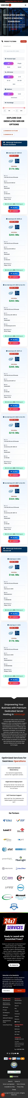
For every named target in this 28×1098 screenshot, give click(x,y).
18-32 (8, 80)
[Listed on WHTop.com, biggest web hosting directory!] (14, 1065)
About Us (17, 1005)
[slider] (3, 108)
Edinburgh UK (8, 134)
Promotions (17, 1013)
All (8, 63)
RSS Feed (18, 1021)
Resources (17, 1019)
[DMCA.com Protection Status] (14, 1076)
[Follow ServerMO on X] (10, 1053)
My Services (17, 1029)
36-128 (19, 80)
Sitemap (14, 1089)
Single (19, 63)
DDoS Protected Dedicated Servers (6, 1004)
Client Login (17, 1026)
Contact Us (17, 1081)
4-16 (19, 77)
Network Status (18, 1003)
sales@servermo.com (19, 1039)
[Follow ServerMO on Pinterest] (8, 1053)
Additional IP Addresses (8, 1018)
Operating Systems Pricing (7, 1021)
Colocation (5, 1015)
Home (4, 25)
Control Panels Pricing (7, 1025)
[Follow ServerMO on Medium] (15, 1053)
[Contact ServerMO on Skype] (13, 1053)
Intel (19, 94)
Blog (16, 1008)
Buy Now (14, 207)
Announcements (18, 1000)
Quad (19, 67)
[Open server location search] (3, 1095)
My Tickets (17, 1034)
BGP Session (5, 1007)
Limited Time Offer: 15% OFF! (14, 1)
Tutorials (17, 1011)
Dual (8, 67)
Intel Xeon (14, 97)
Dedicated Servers (12, 25)
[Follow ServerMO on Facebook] (11, 1053)
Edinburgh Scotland (11, 130)
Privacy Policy (20, 1086)
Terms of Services (21, 1084)
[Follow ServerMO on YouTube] (18, 1053)
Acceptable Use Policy (9, 1086)
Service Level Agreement (8, 1084)
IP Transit (5, 1010)
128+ (14, 84)
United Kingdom (19, 27)
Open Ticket (17, 1031)
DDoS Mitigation (6, 1012)
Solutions (17, 1016)
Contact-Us (14, 965)
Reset (24, 41)
